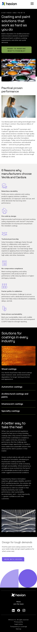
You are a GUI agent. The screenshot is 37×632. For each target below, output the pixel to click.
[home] (15, 3)
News (18, 602)
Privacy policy (18, 622)
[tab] (18, 374)
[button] (32, 4)
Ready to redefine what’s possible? (16, 50)
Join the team (19, 604)
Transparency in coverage (18, 626)
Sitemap (18, 629)
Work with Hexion (13, 559)
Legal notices (18, 624)
